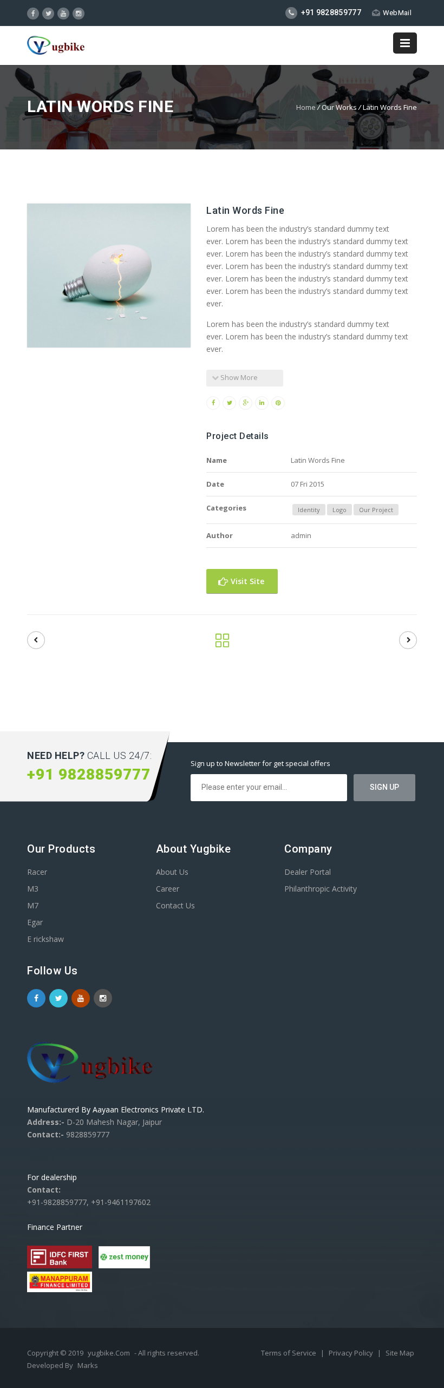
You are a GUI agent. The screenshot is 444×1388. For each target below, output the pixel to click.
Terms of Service (289, 1353)
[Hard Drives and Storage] (36, 640)
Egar (35, 922)
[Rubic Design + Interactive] (408, 640)
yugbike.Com (109, 1353)
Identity (309, 510)
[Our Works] (222, 643)
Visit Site (246, 581)
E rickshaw (45, 939)
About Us (172, 872)
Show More (238, 377)
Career (167, 888)
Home (306, 107)
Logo (339, 510)
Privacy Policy (352, 1353)
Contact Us (175, 905)
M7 (32, 905)
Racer (37, 872)
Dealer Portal (307, 872)
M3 (32, 888)
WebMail (397, 13)
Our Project (376, 510)
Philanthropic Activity (320, 888)
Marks (87, 1365)
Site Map (400, 1353)
